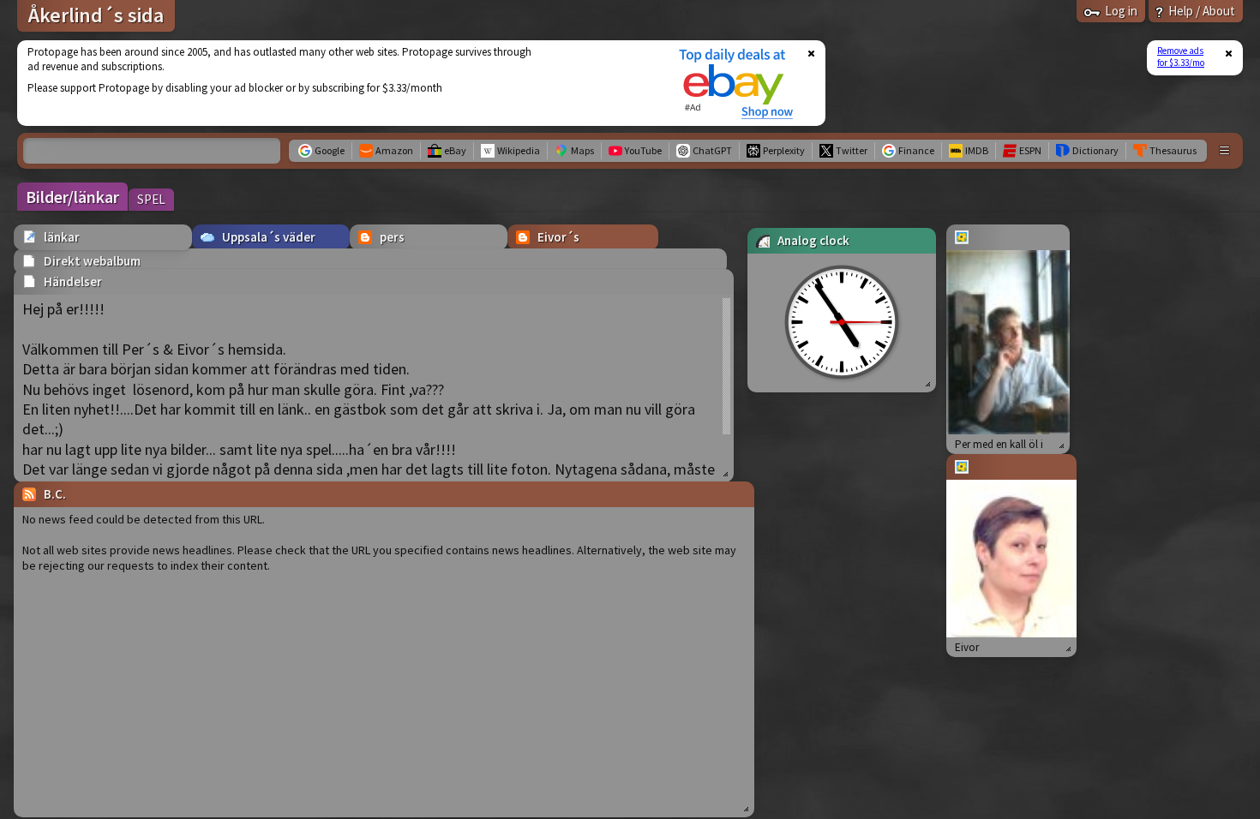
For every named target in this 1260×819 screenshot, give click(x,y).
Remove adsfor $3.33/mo (1180, 57)
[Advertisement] (337, 83)
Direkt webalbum (92, 261)
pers (392, 237)
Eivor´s (558, 237)
